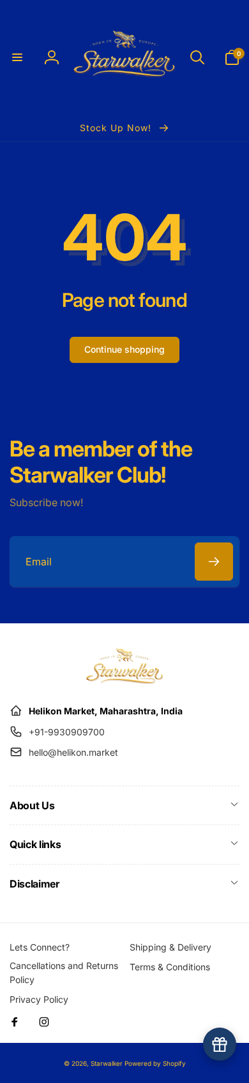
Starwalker (107, 1063)
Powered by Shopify (155, 1063)
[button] (17, 57)
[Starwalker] (124, 680)
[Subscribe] (214, 561)
